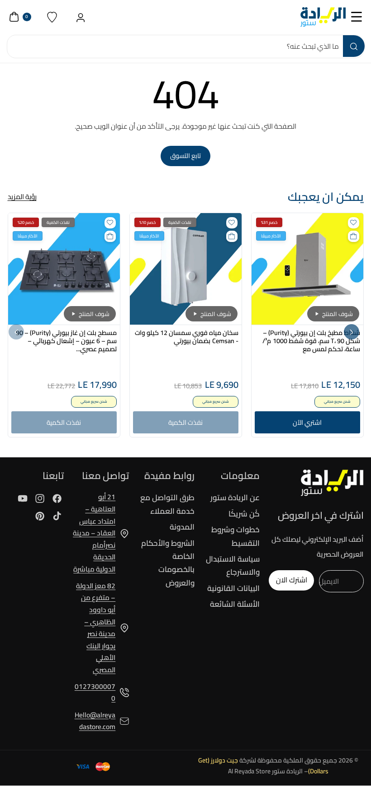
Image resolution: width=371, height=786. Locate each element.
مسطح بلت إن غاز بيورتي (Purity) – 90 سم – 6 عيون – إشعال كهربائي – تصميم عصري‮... (66, 340)
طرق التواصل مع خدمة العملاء (167, 504)
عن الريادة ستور (235, 498)
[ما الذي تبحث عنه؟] (354, 46)
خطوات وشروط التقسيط (235, 536)
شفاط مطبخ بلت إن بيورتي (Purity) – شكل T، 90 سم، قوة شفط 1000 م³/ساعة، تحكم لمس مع (311, 340)
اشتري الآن (307, 422)
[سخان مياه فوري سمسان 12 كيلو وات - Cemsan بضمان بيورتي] (186, 269)
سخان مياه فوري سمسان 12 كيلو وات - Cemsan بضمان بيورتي (186, 336)
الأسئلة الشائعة (235, 604)
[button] (356, 16)
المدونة (182, 527)
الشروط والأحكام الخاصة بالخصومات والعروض (167, 563)
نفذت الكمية (185, 422)
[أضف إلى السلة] (353, 236)
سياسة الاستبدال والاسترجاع (233, 565)
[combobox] (185, 46)
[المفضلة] (52, 16)
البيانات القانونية (233, 588)
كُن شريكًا (244, 514)
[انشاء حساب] (80, 16)
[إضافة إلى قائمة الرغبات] (353, 222)
